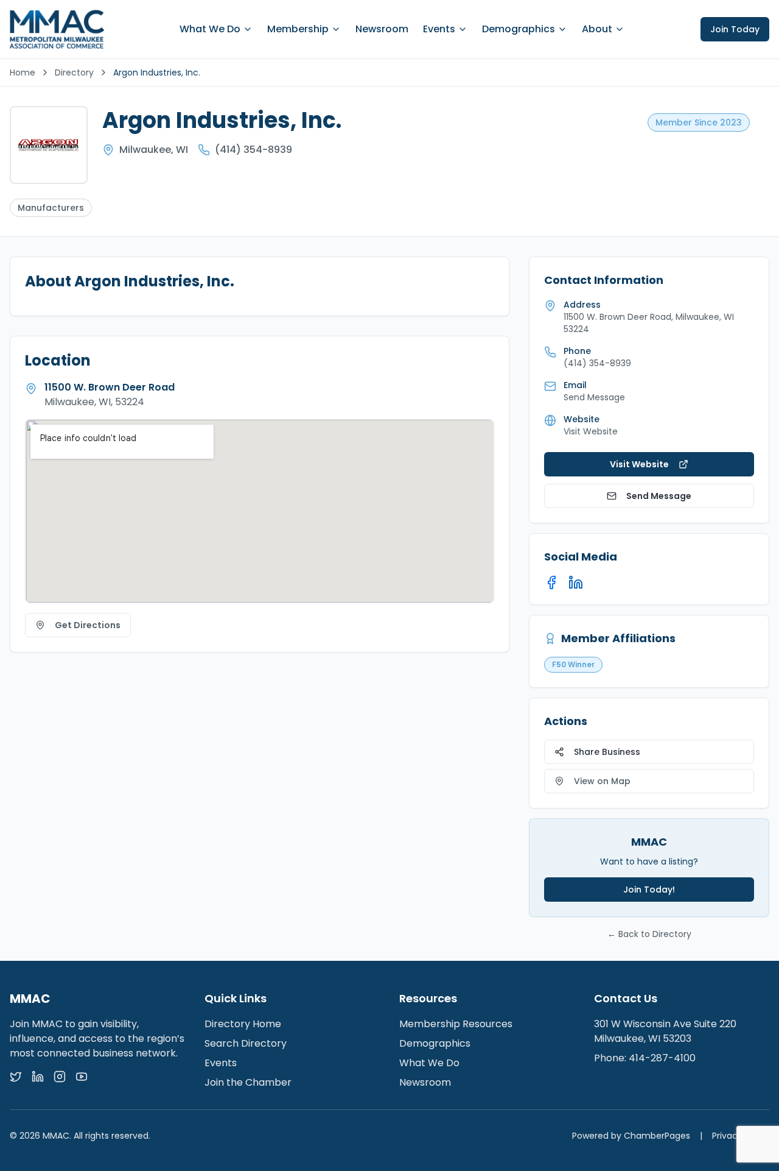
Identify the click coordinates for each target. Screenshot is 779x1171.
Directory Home (242, 1024)
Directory (74, 72)
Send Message (658, 496)
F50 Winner (573, 664)
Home (22, 72)
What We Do (210, 29)
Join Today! (649, 889)
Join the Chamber (248, 1082)
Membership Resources (455, 1024)
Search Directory (245, 1043)
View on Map (602, 781)
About (597, 29)
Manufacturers (51, 208)
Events (439, 29)
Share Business (607, 752)
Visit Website (591, 431)
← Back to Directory (649, 934)
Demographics (518, 29)
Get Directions (88, 625)
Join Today (735, 29)
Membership (298, 29)
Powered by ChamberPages (631, 1136)
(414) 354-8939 (253, 150)
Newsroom (381, 29)
